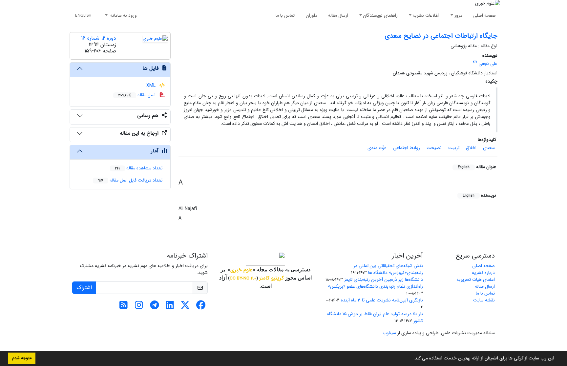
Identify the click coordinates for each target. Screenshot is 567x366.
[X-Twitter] (185, 307)
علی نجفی (487, 63)
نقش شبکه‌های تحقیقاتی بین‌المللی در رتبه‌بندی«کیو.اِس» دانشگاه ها (388, 269)
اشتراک (84, 287)
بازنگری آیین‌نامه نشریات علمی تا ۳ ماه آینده (382, 300)
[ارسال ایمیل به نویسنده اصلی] (475, 62)
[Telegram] (154, 307)
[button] (411, 359)
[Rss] (123, 307)
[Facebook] (201, 307)
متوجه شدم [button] (22, 358)
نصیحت (434, 147)
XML (151, 85)
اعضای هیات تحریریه (475, 279)
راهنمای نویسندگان (380, 15)
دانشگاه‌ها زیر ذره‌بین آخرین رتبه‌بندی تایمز (383, 279)
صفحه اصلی (484, 15)
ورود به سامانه (123, 15)
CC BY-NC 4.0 (243, 278)
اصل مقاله (137, 95)
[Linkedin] (170, 307)
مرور (458, 15)
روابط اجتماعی (406, 147)
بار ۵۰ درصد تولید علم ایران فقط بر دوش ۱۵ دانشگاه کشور (375, 317)
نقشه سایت (484, 300)
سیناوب (389, 333)
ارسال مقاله (338, 15)
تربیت (453, 147)
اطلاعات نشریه (425, 15)
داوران (311, 15)
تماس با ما (285, 15)
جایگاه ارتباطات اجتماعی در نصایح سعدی (441, 36)
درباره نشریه (483, 272)
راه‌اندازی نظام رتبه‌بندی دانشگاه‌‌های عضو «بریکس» (375, 286)
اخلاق (471, 147)
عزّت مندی (377, 147)
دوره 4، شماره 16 (98, 38)
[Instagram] (139, 307)
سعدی (489, 147)
